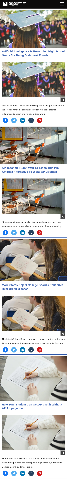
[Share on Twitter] (14, 120)
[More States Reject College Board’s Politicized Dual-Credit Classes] (33, 260)
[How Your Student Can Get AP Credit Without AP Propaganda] (33, 378)
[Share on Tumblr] (31, 120)
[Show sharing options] (62, 99)
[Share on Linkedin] (22, 120)
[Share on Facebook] (5, 120)
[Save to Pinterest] (39, 120)
